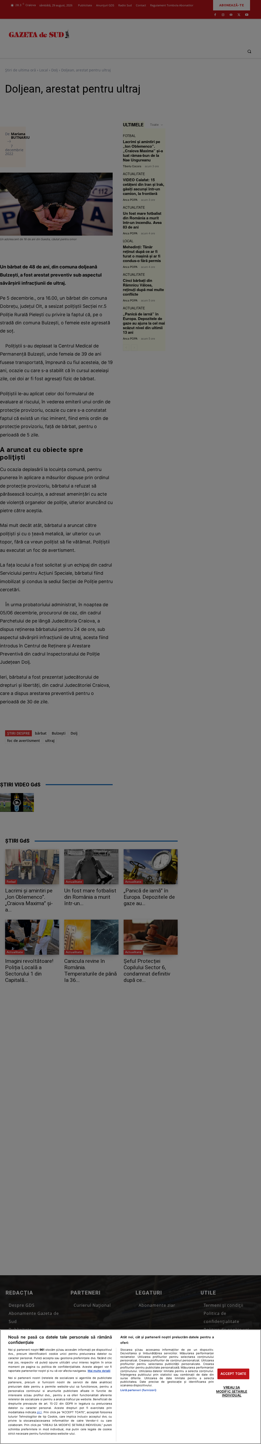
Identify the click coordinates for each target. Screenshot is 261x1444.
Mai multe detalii (99, 1371)
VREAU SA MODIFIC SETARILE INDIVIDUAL (231, 1391)
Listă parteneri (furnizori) (138, 1390)
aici (39, 1412)
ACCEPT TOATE (233, 1374)
